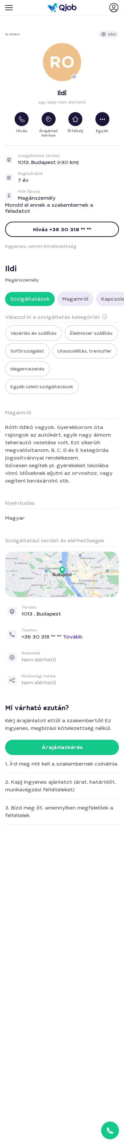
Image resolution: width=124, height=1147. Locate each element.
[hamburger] (9, 8)
